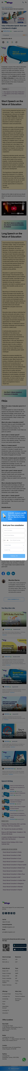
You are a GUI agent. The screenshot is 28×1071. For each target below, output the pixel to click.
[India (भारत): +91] (4, 540)
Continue (13, 556)
